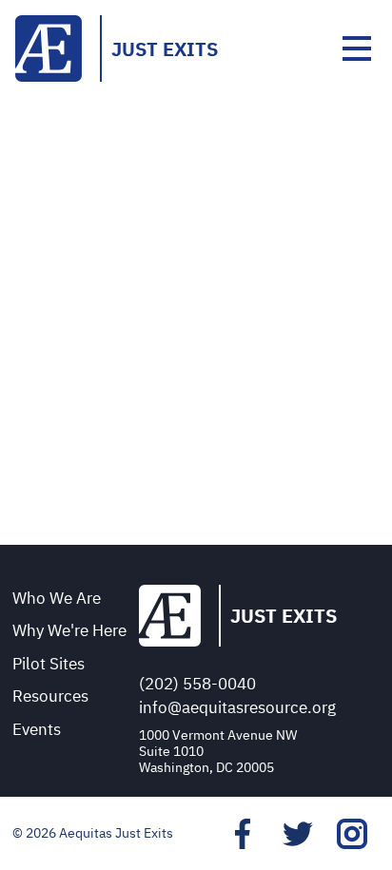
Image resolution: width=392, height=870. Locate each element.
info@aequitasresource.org (237, 707)
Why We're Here (69, 630)
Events (36, 729)
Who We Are (56, 598)
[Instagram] (352, 834)
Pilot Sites (48, 663)
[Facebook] (242, 834)
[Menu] (357, 48)
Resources (50, 696)
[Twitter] (298, 834)
